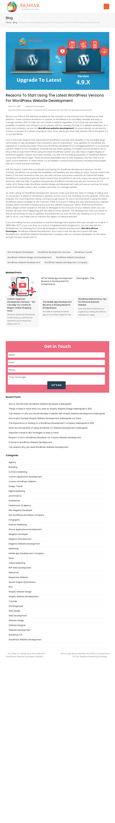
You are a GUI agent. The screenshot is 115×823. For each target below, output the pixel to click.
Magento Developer (18, 534)
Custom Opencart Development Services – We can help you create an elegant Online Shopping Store (21, 305)
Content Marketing (18, 471)
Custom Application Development (25, 476)
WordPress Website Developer (70, 257)
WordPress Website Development (76, 110)
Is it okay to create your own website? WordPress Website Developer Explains (25, 655)
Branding (13, 467)
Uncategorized (16, 606)
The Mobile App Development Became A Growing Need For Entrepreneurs (57, 305)
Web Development (51, 110)
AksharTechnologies (35, 106)
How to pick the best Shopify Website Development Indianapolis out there (45, 418)
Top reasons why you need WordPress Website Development (38, 447)
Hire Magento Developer (20, 510)
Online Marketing (17, 563)
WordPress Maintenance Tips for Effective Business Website (92, 302)
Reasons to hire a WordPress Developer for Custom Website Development (45, 437)
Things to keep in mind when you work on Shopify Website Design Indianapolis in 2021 (50, 408)
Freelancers (14, 500)
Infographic (14, 519)
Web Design (14, 610)
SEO (10, 587)
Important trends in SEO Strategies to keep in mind (33, 432)
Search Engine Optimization (22, 582)
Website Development (20, 630)
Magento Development (20, 539)
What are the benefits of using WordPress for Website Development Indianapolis (48, 428)
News (11, 558)
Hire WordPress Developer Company (25, 110)
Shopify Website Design (20, 591)
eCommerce (15, 495)
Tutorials (13, 601)
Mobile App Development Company (26, 553)
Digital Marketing (17, 491)
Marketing (13, 548)
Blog (15, 22)
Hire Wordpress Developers (20, 252)
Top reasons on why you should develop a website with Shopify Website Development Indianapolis (57, 413)
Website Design (16, 620)
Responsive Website (18, 577)
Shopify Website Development (24, 596)
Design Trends (16, 486)
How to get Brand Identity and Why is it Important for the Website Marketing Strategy (85, 655)
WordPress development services (54, 252)
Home (8, 22)
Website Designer (17, 625)
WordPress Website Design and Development (29, 257)
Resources (14, 572)
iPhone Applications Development (25, 529)
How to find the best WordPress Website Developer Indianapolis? (40, 404)
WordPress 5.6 (15, 634)
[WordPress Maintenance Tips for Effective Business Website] (93, 286)
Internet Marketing (18, 524)
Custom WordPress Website (22, 481)
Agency (12, 462)
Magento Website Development (24, 543)
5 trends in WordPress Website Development (30, 442)
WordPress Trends (83, 252)
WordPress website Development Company (65, 262)
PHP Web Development (20, 567)
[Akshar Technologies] (23, 6)
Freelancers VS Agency (20, 505)
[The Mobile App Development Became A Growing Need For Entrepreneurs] (57, 288)
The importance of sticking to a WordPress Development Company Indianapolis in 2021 (51, 423)
